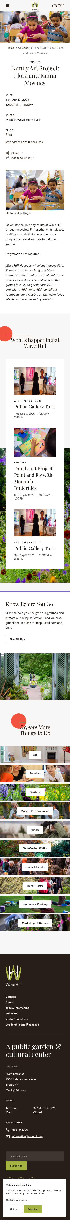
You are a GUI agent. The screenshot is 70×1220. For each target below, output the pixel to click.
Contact (11, 996)
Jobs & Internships (17, 1007)
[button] (7, 5)
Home (10, 47)
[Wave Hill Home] (35, 5)
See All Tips (17, 639)
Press (9, 1002)
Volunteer (12, 1013)
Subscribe (16, 1165)
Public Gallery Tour (34, 406)
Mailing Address (16, 1090)
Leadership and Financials (22, 1024)
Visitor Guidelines (17, 1019)
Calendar (23, 47)
